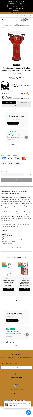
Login (17, 15)
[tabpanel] (8, 280)
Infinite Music (25, 19)
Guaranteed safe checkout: (10, 155)
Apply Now (9, 102)
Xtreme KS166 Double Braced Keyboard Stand (24, 282)
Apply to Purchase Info (16, 106)
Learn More (24, 102)
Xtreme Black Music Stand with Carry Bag (8, 282)
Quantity (4, 171)
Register (22, 15)
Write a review (13, 123)
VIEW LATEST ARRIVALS (25, 13)
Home (16, 24)
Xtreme (8, 278)
